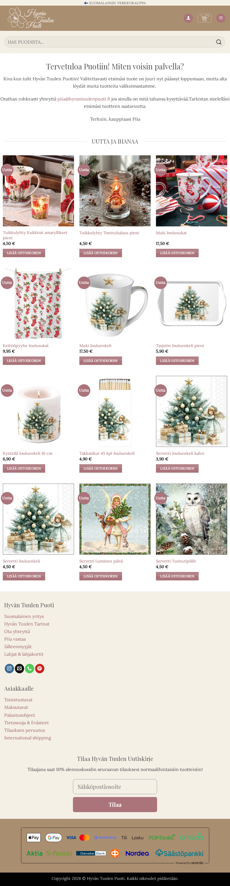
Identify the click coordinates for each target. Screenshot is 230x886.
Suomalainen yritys (24, 616)
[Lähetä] (219, 41)
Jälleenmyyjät (18, 646)
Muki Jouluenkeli (95, 345)
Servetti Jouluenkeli (21, 561)
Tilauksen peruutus (24, 730)
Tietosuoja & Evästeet (26, 722)
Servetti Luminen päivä (101, 561)
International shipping (27, 737)
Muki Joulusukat (171, 232)
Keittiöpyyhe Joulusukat (26, 345)
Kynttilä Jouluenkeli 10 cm (27, 453)
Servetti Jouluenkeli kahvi (180, 453)
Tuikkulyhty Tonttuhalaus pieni (109, 232)
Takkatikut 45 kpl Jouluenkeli (107, 453)
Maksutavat (16, 707)
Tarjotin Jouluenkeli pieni (180, 345)
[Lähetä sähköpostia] (19, 668)
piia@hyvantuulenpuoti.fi (84, 99)
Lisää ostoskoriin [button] (24, 253)
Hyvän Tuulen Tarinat (26, 624)
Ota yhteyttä (17, 631)
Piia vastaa (15, 639)
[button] (204, 18)
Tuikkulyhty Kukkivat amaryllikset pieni (35, 235)
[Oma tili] (188, 18)
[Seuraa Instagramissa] (9, 668)
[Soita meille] (29, 668)
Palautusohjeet (19, 715)
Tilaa (115, 804)
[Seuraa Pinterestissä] (39, 668)
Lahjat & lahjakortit (23, 654)
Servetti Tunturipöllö (176, 561)
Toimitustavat (18, 699)
